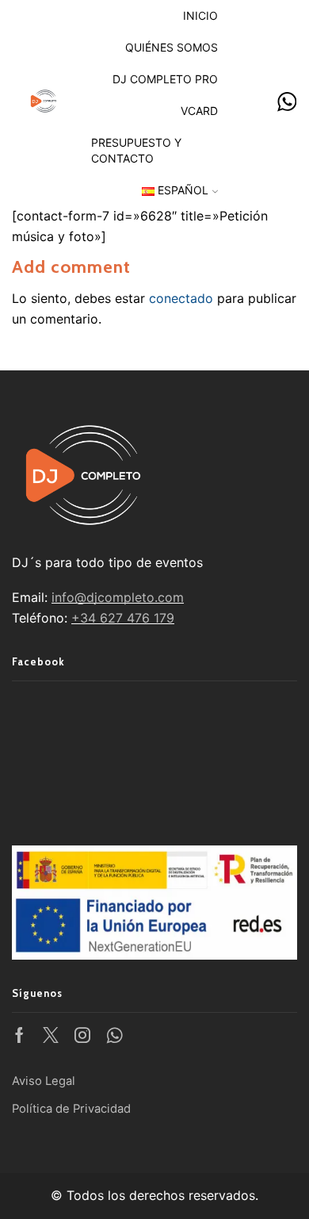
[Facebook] (19, 1035)
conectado (181, 298)
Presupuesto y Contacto (136, 150)
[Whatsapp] (114, 1035)
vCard (199, 110)
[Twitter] (51, 1035)
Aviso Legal (43, 1081)
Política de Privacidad (71, 1109)
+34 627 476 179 (122, 618)
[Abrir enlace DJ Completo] (287, 103)
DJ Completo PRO (165, 79)
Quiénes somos (171, 47)
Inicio (200, 15)
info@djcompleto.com (118, 597)
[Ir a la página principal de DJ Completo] (43, 99)
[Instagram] (82, 1035)
